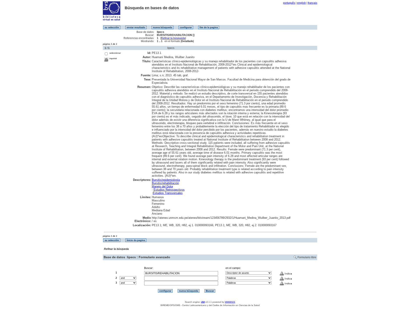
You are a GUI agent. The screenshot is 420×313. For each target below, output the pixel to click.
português (289, 2)
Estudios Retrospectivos (169, 189)
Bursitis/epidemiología (166, 179)
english (301, 2)
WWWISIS (230, 302)
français (312, 2)
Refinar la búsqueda (173, 38)
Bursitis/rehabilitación (165, 183)
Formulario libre (307, 257)
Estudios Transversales (168, 193)
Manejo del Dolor (162, 186)
